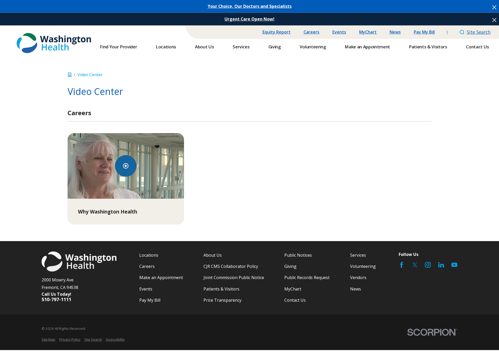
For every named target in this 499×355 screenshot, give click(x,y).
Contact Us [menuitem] (477, 47)
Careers (311, 32)
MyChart (368, 32)
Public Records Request (307, 277)
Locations (148, 255)
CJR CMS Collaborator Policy (230, 266)
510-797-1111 (56, 299)
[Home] (54, 43)
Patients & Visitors (221, 289)
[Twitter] (415, 265)
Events (339, 32)
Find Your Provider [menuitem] (118, 47)
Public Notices (298, 255)
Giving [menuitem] (274, 47)
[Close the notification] (494, 7)
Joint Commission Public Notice (233, 277)
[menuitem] (48, 339)
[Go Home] (70, 75)
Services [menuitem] (241, 47)
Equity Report (276, 32)
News (395, 32)
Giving (290, 266)
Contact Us (295, 300)
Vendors (358, 277)
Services (358, 255)
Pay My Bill (424, 32)
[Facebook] (401, 265)
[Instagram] (428, 265)
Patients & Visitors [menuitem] (428, 47)
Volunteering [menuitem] (313, 47)
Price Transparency (222, 300)
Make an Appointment (161, 277)
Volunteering (363, 266)
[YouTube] (454, 265)
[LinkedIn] (441, 265)
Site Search (479, 32)
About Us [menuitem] (204, 47)
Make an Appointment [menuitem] (367, 47)
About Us (212, 255)
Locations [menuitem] (166, 47)
